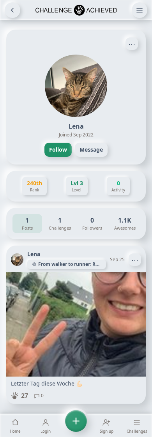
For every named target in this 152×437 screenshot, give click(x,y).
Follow (58, 149)
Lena (33, 254)
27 (24, 395)
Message (91, 149)
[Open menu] (139, 10)
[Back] (12, 10)
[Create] (76, 425)
